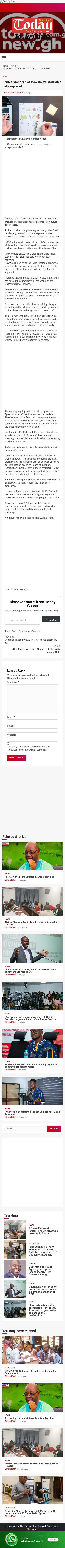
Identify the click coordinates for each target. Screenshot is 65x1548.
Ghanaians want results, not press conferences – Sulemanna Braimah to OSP (32, 948)
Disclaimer (31, 1529)
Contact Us (30, 1526)
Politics (32, 1243)
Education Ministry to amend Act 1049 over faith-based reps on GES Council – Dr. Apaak (15, 1229)
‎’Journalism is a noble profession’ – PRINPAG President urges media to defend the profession (32, 996)
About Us (18, 1526)
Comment (13, 682)
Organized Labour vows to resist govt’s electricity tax (31, 640)
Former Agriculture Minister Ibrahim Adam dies (32, 856)
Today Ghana (33, 36)
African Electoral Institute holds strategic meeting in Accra (32, 901)
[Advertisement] (32, 184)
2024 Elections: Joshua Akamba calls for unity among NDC (36, 649)
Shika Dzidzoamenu (12, 93)
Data (14, 631)
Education (34, 1224)
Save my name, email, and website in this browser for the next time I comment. (29, 748)
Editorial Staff (11, 880)
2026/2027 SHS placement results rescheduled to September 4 (15, 1309)
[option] (32, 1230)
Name (11, 717)
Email (11, 726)
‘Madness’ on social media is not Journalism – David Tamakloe (32, 1091)
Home (8, 1526)
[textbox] (32, 364)
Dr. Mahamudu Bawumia (29, 631)
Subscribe (51, 620)
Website (11, 735)
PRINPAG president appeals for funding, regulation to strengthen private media (32, 1043)
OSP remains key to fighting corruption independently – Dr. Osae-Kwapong (15, 1249)
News (4, 77)
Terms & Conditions (48, 1526)
